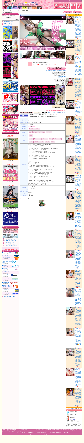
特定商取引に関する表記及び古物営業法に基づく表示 (56, 70)
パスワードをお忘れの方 (9, 239)
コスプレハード (36, 132)
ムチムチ (36, 141)
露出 (50, 138)
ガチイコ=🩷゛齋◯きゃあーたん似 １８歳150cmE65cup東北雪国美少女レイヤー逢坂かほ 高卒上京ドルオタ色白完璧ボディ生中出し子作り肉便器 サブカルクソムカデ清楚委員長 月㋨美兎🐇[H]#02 (78, 144)
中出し (52, 141)
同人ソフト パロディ (34, 128)
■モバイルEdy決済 (6, 286)
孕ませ (35, 138)
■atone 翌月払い (5, 265)
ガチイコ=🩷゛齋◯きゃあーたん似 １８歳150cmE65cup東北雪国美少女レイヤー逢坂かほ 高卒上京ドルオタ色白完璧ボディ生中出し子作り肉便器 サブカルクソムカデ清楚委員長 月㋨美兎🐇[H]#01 (78, 200)
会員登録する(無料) (62, 76)
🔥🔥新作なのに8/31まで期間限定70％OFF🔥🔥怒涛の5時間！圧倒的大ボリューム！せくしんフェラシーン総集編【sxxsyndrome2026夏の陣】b (78, 107)
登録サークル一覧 (8, 23)
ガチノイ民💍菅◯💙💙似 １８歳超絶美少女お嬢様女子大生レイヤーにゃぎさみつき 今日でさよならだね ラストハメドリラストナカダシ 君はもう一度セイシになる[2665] (78, 220)
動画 (30, 132)
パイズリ (48, 141)
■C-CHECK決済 (5, 289)
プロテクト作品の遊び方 (9, 244)
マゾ (40, 138)
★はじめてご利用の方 (62, 10)
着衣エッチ (45, 138)
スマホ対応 (49, 132)
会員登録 (58, 0)
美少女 (54, 138)
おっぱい (42, 141)
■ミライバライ (5, 271)
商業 (12, 21)
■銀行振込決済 (5, 282)
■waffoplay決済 (5, 293)
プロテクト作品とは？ (9, 242)
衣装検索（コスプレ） (9, 25)
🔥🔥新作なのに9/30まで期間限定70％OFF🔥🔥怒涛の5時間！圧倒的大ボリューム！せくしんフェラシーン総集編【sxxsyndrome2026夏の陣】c (78, 47)
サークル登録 (65, 0)
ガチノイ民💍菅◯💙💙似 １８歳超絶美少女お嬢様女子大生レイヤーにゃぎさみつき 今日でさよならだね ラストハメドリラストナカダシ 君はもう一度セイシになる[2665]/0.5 (78, 278)
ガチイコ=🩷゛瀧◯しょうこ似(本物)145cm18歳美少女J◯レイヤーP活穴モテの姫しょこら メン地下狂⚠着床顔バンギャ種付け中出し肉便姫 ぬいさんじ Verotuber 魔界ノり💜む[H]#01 (78, 164)
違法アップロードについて (10, 296)
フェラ (30, 138)
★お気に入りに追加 (70, 10)
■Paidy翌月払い (5, 268)
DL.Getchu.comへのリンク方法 (10, 245)
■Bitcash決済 (5, 274)
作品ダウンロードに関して (10, 240)
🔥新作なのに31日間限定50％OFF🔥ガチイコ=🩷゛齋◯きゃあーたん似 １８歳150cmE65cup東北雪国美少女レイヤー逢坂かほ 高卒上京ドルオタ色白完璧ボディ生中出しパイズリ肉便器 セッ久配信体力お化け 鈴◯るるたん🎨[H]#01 (78, 27)
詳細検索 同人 (7, 21)
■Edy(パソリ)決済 (6, 285)
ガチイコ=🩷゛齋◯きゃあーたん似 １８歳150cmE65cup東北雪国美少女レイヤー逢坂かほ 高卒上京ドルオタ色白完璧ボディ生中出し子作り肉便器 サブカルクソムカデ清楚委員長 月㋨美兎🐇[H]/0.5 (78, 317)
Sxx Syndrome (31, 119)
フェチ (59, 138)
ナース (30, 141)
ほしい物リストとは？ (61, 77)
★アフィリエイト (78, 10)
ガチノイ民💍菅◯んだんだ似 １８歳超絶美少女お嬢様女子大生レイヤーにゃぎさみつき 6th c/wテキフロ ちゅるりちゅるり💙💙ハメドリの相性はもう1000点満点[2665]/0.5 (78, 297)
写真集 (43, 132)
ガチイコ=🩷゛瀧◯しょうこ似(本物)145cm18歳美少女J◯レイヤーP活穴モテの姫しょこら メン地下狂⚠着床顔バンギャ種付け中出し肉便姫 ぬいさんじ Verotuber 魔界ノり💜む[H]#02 (78, 124)
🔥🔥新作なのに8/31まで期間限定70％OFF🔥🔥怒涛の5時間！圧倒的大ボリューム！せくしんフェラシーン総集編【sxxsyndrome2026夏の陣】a (78, 182)
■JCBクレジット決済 (6, 252)
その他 (30, 135)
